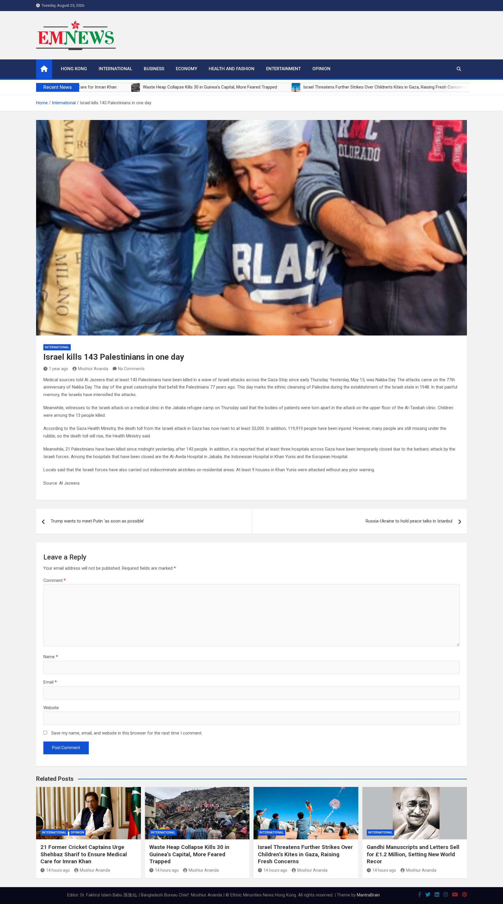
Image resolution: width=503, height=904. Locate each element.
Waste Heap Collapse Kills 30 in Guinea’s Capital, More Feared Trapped (189, 854)
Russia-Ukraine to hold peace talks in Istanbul (409, 521)
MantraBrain (368, 895)
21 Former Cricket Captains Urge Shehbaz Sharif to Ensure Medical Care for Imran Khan (83, 854)
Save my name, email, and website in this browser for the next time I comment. (126, 733)
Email (50, 682)
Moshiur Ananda (93, 368)
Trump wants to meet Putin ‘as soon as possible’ (97, 521)
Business (154, 68)
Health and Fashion (231, 68)
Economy (186, 68)
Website (51, 707)
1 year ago (58, 368)
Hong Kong (74, 68)
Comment (54, 580)
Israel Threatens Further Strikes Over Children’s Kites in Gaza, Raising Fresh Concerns (305, 854)
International (115, 68)
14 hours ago (58, 870)
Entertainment (283, 68)
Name (50, 656)
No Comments (131, 368)
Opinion (321, 68)
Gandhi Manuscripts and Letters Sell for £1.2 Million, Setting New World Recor (413, 854)
